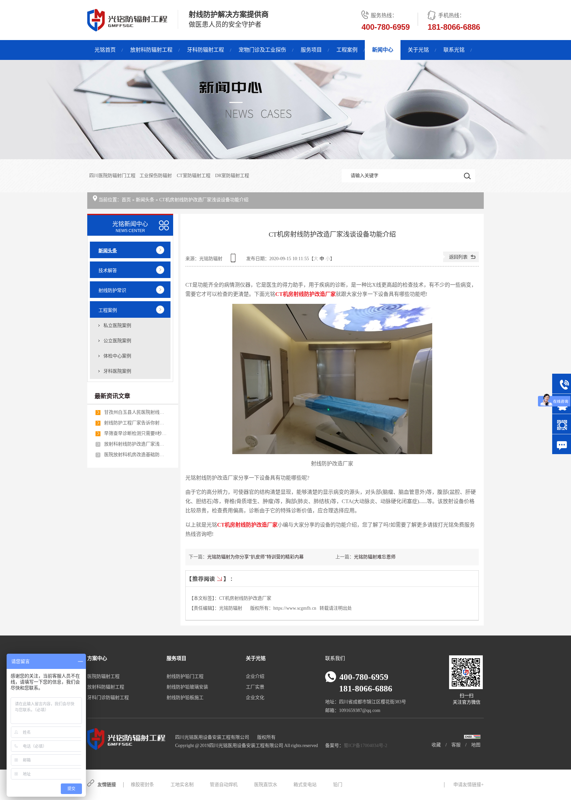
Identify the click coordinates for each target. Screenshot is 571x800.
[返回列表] (461, 260)
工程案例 (347, 50)
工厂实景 (255, 686)
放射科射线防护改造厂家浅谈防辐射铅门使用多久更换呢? (135, 444)
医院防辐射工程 (103, 676)
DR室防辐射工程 (232, 175)
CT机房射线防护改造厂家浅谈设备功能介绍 (203, 199)
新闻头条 (145, 199)
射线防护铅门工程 (185, 676)
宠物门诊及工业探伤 (262, 50)
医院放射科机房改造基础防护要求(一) (135, 454)
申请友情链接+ (468, 784)
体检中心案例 (117, 355)
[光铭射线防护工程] (285, 109)
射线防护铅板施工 (185, 697)
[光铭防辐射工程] (127, 28)
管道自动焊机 (224, 784)
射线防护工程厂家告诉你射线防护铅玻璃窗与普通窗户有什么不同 (135, 422)
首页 (126, 199)
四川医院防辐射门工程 (112, 175)
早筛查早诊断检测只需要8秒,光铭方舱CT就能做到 (135, 433)
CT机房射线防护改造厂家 (245, 598)
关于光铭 (418, 50)
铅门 (337, 784)
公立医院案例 (117, 340)
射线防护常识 (112, 290)
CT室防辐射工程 (194, 175)
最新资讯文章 (112, 396)
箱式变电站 (305, 784)
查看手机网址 (234, 260)
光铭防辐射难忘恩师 (375, 556)
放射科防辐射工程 (151, 50)
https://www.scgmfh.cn (294, 608)
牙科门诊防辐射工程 (108, 697)
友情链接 (106, 784)
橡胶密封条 (142, 784)
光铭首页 (105, 50)
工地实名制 (182, 784)
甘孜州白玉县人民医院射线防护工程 (135, 412)
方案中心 (97, 658)
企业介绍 (255, 676)
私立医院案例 (117, 325)
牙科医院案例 (117, 371)
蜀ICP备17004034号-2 (365, 745)
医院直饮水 (265, 784)
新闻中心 (382, 50)
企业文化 (255, 697)
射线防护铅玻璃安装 (187, 686)
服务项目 (311, 50)
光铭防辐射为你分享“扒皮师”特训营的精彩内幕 (255, 556)
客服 (456, 744)
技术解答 (107, 270)
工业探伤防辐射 (156, 175)
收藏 (436, 744)
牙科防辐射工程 (205, 50)
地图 (475, 744)
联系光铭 (454, 50)
